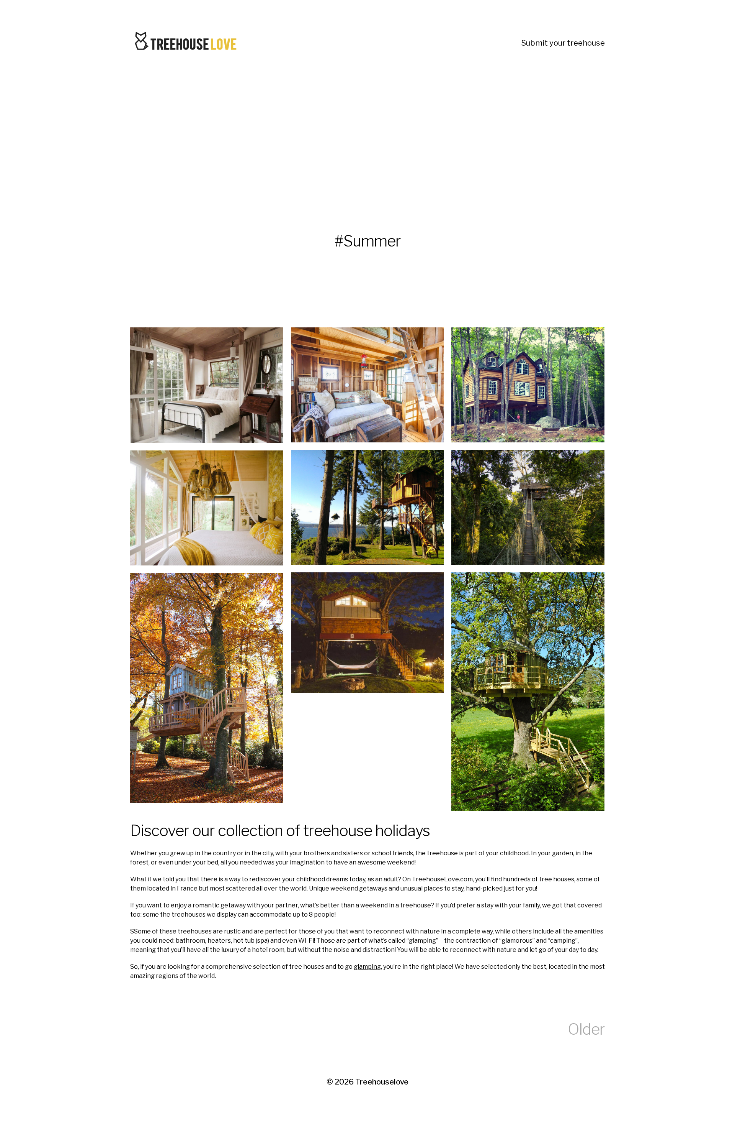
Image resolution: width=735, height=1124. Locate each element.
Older (586, 1029)
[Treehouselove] (187, 43)
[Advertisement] (360, 139)
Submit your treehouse (563, 43)
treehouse (415, 905)
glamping (367, 966)
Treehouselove (381, 1081)
